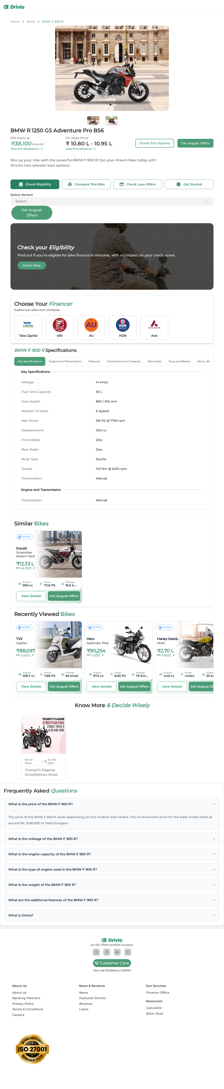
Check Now (32, 265)
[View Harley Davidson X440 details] (196, 644)
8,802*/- (167, 655)
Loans (83, 1009)
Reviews (85, 1004)
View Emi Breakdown (24, 148)
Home (15, 22)
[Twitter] (127, 952)
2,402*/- (26, 655)
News (83, 993)
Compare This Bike (90, 184)
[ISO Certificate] (112, 1049)
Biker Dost (154, 1014)
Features (94, 361)
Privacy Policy (23, 1004)
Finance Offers (157, 993)
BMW (31, 22)
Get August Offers (195, 143)
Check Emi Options (154, 143)
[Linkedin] (117, 952)
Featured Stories (92, 998)
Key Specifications (30, 361)
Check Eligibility (38, 184)
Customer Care (114, 963)
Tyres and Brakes (179, 361)
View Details (31, 596)
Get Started (193, 184)
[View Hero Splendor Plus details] (125, 644)
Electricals (154, 361)
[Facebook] (106, 952)
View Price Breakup (79, 148)
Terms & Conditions (27, 1009)
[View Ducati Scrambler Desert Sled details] (55, 554)
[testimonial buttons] (110, 105)
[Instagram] (96, 952)
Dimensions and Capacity (124, 361)
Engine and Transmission (65, 361)
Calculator (154, 1008)
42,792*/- (26, 568)
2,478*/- (96, 655)
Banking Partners (26, 998)
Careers (18, 1015)
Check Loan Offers (141, 184)
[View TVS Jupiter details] (55, 644)
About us (19, 993)
